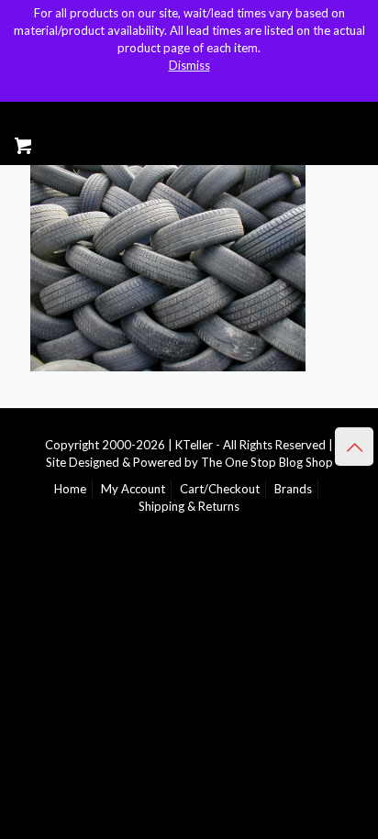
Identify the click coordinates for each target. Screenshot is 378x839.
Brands (293, 488)
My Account (133, 488)
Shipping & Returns (189, 506)
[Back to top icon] (354, 446)
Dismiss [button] (189, 65)
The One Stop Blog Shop (267, 462)
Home (70, 488)
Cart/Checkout (220, 488)
